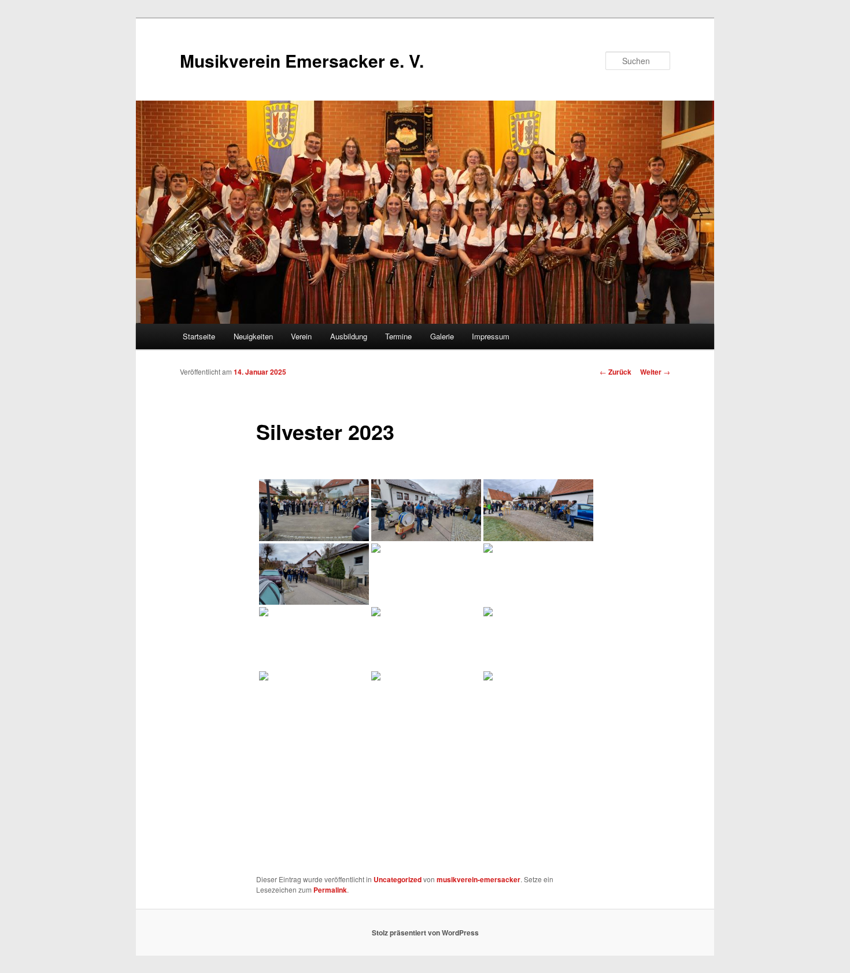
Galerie (442, 336)
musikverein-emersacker (478, 879)
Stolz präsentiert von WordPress (425, 932)
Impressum (490, 336)
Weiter (655, 372)
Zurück (615, 372)
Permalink (330, 890)
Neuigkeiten (253, 336)
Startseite (199, 336)
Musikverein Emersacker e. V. (302, 60)
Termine (398, 336)
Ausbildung (348, 336)
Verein (301, 336)
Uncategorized (398, 879)
